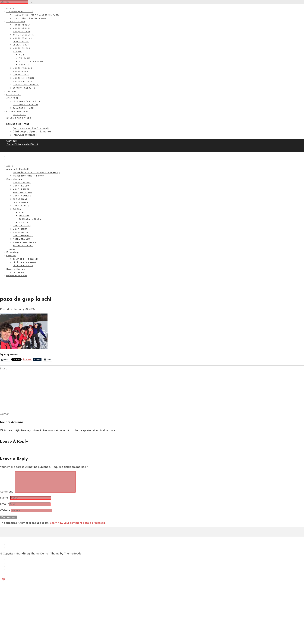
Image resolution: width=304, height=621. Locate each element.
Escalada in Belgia (31, 62)
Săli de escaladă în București (31, 128)
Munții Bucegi (21, 32)
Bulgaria (25, 58)
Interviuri (19, 115)
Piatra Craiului (22, 82)
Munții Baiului (22, 28)
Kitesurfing (13, 95)
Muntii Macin (21, 75)
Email (4, 504)
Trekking (12, 92)
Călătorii (12, 98)
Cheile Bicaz (21, 42)
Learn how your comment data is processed (77, 523)
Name (5, 497)
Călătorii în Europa (25, 105)
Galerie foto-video (19, 118)
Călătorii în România (26, 101)
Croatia (24, 65)
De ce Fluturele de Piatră (22, 144)
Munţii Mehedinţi (23, 78)
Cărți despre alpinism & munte (32, 131)
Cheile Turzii (21, 45)
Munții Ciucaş (21, 48)
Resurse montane (17, 111)
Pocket (27, 359)
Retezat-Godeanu (24, 88)
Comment (7, 491)
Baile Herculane (23, 35)
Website (5, 510)
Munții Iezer (20, 72)
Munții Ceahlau (22, 38)
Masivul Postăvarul (26, 85)
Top (2, 579)
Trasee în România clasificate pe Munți (38, 15)
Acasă (10, 8)
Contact (11, 141)
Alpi (21, 55)
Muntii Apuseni (22, 25)
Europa (17, 52)
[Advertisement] (24, 600)
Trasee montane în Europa (30, 18)
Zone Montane (15, 22)
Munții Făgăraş (22, 68)
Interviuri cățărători (25, 135)
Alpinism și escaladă (19, 12)
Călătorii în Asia (24, 108)
